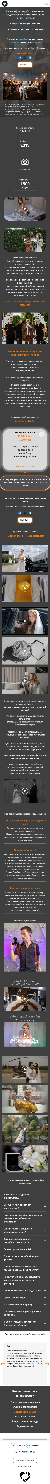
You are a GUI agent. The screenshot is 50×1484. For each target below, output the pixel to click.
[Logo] (25, 1477)
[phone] (25, 57)
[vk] (19, 57)
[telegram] (30, 57)
